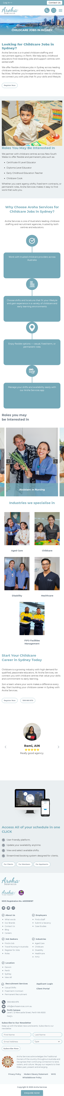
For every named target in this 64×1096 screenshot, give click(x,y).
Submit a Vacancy (43, 923)
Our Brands (10, 923)
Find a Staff (40, 919)
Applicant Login (44, 984)
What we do (10, 919)
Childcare (39, 947)
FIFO (37, 957)
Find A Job (9, 943)
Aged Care (39, 943)
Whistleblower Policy (32, 1077)
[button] (8, 461)
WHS (53, 1074)
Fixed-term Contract (14, 991)
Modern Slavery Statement (36, 1074)
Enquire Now (32, 1093)
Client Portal (43, 988)
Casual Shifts (10, 988)
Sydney (8, 974)
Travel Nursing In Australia (16, 947)
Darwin (8, 967)
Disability (39, 950)
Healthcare (40, 953)
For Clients (8, 864)
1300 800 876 (27, 700)
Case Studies (40, 926)
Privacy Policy (14, 1074)
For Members (24, 864)
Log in (6, 2)
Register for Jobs (12, 950)
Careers (8, 933)
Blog (7, 930)
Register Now (9, 85)
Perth (7, 970)
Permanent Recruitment (16, 994)
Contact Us (54, 2)
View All (8, 977)
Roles (7, 953)
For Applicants (42, 864)
